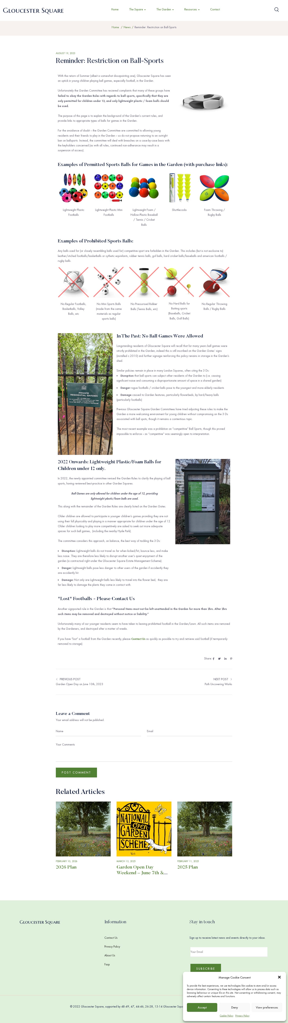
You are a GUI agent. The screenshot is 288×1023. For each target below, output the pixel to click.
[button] (279, 977)
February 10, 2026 (66, 861)
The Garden (164, 9)
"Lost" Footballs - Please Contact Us (96, 599)
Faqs (107, 964)
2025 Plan (187, 867)
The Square (136, 9)
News (127, 27)
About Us (109, 955)
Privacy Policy (242, 1015)
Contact (215, 9)
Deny (234, 1007)
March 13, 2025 (126, 861)
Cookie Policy (226, 1015)
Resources (191, 9)
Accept (202, 1007)
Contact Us (111, 938)
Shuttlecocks (179, 210)
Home (115, 9)
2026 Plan (66, 867)
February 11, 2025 (188, 861)
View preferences (267, 1007)
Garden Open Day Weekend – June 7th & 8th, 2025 (140, 873)
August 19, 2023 (65, 53)
